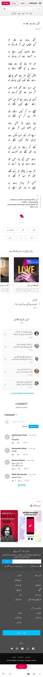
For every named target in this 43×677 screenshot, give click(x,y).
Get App (5, 3)
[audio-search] (4, 9)
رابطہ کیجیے (19, 590)
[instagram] (17, 648)
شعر (27, 13)
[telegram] (11, 648)
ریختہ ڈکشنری (18, 618)
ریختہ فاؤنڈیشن (18, 580)
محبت (34, 230)
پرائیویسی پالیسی (26, 566)
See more (21, 485)
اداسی (32, 238)
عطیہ (40, 580)
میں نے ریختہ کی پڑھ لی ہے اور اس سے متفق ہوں (21, 566)
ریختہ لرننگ (38, 618)
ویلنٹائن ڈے (10, 230)
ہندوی (20, 613)
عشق (23, 230)
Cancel (24, 426)
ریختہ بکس (19, 623)
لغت (23, 13)
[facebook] (33, 648)
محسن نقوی (38, 29)
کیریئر (20, 595)
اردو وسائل (38, 595)
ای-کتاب (14, 13)
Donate (14, 3)
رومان (10, 238)
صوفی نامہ (38, 613)
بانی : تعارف (18, 585)
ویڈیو (19, 13)
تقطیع (40, 590)
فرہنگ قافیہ (38, 585)
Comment (33, 426)
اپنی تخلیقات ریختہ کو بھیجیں (34, 600)
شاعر (30, 13)
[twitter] (28, 648)
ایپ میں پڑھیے (21, 666)
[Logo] (33, 3)
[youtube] (22, 648)
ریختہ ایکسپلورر (18, 600)
